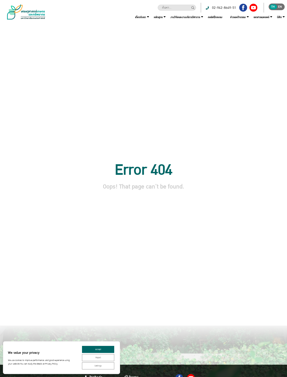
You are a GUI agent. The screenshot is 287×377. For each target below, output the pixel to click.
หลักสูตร (158, 17)
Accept (98, 349)
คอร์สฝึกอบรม (215, 17)
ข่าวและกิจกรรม (238, 17)
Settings (98, 366)
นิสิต (279, 17)
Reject (98, 357)
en (280, 6)
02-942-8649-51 (224, 8)
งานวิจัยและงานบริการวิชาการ (185, 17)
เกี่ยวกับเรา (140, 17)
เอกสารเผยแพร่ (261, 17)
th (273, 6)
